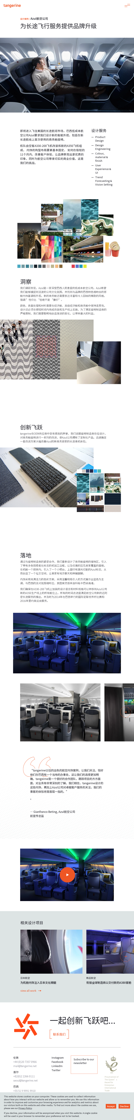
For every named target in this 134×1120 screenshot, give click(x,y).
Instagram (58, 1057)
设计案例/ (25, 18)
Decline (124, 1106)
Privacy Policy (25, 1108)
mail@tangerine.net (25, 1066)
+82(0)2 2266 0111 (24, 1076)
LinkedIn (57, 1066)
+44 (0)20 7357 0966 (25, 1062)
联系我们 (59, 1034)
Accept (111, 1106)
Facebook (57, 1062)
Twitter (56, 1070)
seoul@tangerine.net (25, 1080)
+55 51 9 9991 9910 (24, 1091)
